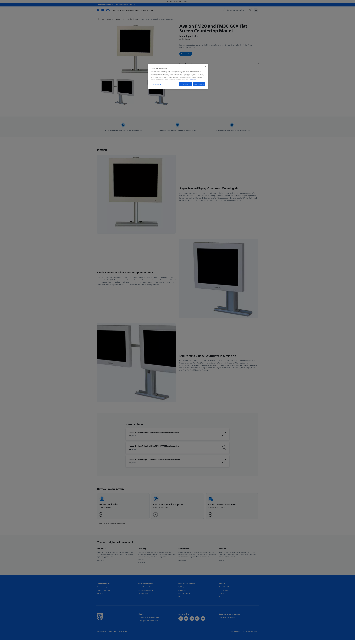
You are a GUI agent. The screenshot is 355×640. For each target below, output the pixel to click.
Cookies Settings (157, 84)
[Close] (206, 66)
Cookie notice (193, 79)
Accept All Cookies (199, 84)
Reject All (185, 84)
